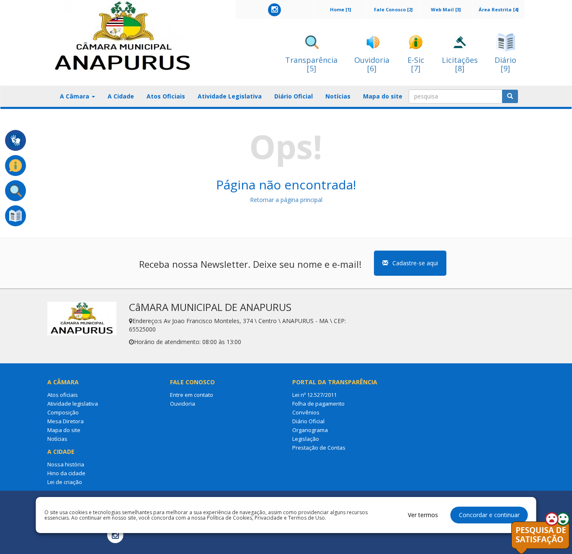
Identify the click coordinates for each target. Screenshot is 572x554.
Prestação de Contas (318, 447)
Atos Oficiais (166, 96)
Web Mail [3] (446, 9)
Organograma (310, 430)
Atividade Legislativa (230, 96)
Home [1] (340, 9)
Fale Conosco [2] (393, 9)
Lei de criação (64, 482)
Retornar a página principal (286, 200)
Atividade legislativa (72, 403)
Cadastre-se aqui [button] (415, 263)
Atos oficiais (62, 395)
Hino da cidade (66, 473)
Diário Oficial (293, 96)
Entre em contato (191, 395)
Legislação (305, 439)
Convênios (305, 412)
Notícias (337, 96)
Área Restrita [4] (498, 9)
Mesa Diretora (65, 421)
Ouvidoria (182, 403)
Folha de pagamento (318, 403)
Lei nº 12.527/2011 (314, 395)
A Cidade (121, 96)
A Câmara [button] (75, 96)
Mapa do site (382, 96)
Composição (63, 412)
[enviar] (510, 96)
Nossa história (65, 464)
